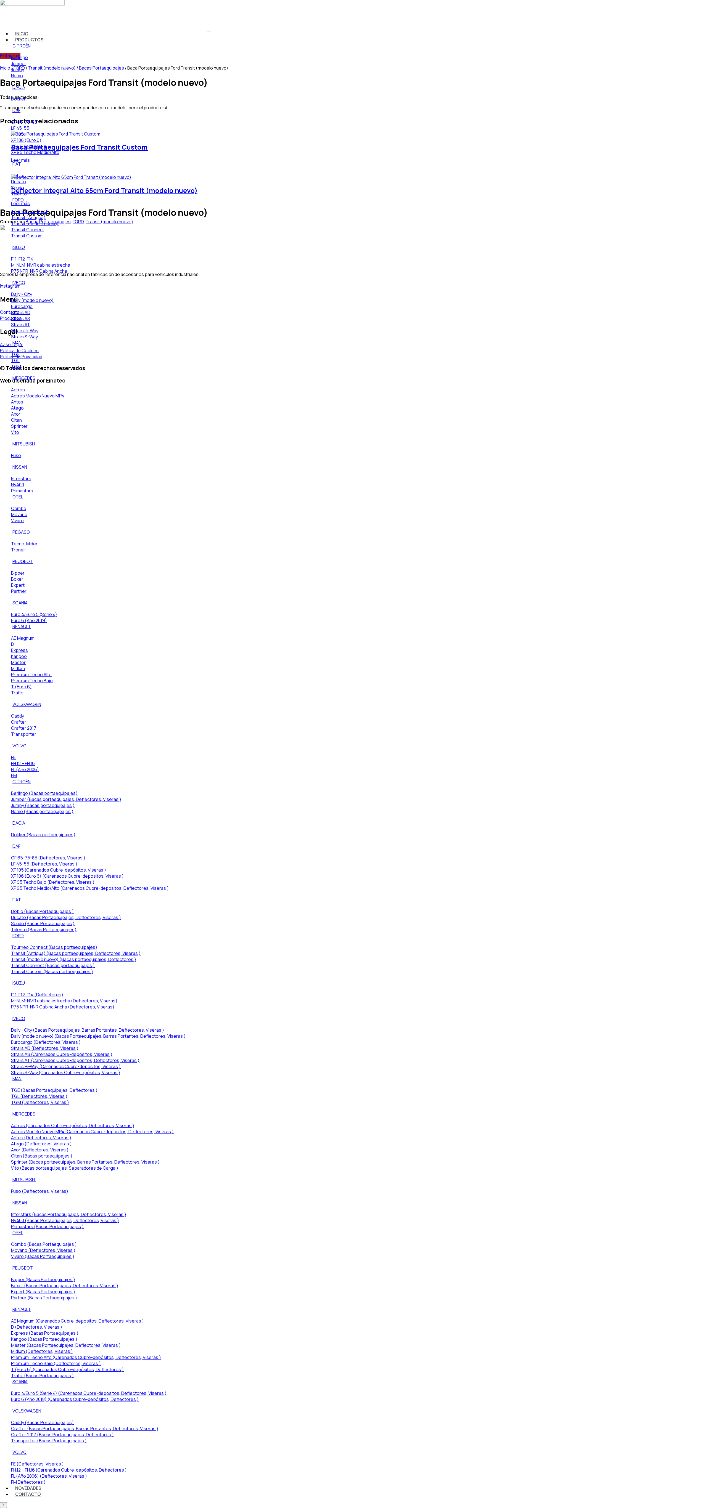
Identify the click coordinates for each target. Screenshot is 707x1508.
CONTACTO (28, 1494)
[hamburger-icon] (209, 31)
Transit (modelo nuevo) (109, 222)
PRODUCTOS (29, 40)
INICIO (21, 34)
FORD (78, 222)
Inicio (5, 68)
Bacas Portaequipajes (48, 222)
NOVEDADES (28, 1488)
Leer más (20, 160)
